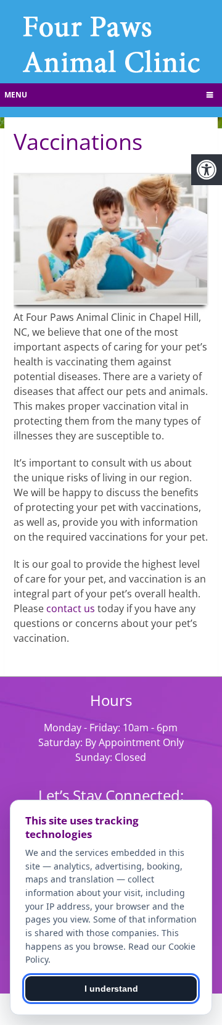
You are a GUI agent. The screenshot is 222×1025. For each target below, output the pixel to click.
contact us (70, 608)
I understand (111, 989)
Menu (15, 94)
